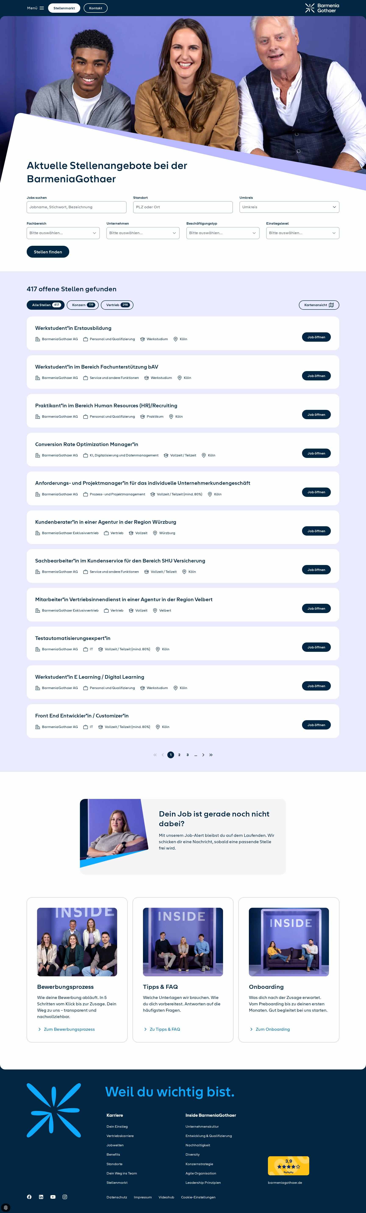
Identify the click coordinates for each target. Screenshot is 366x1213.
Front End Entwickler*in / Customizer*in (82, 716)
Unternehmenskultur (202, 1127)
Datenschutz (117, 1197)
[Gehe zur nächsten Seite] (203, 755)
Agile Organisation (201, 1173)
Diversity (193, 1154)
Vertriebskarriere (120, 1136)
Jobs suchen (37, 198)
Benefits (113, 1154)
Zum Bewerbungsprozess (69, 1029)
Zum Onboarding (273, 1029)
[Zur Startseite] (322, 8)
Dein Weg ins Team (122, 1173)
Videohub (166, 1197)
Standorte (114, 1164)
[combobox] (183, 207)
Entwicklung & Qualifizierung (209, 1136)
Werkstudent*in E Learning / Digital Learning (89, 677)
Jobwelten (115, 1145)
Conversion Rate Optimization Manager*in (86, 444)
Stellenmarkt (117, 1183)
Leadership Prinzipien (203, 1183)
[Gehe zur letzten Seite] (211, 755)
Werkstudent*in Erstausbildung (73, 328)
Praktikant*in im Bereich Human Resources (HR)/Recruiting (106, 406)
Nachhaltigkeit (198, 1145)
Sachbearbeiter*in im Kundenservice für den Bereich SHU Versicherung (120, 561)
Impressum (143, 1197)
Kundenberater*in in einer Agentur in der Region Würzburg (105, 522)
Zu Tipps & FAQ (165, 1029)
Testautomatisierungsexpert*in (73, 638)
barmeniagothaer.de (285, 1183)
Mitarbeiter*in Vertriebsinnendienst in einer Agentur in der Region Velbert (124, 599)
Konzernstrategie (199, 1164)
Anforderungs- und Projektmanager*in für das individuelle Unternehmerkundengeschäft (142, 483)
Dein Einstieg (117, 1127)
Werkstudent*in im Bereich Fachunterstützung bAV (96, 367)
